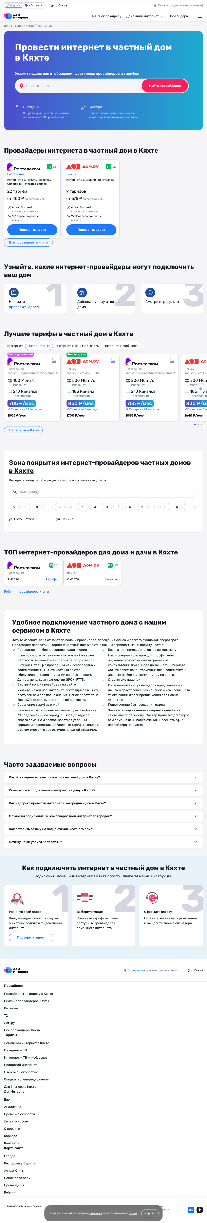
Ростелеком (15, 174)
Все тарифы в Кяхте (23, 430)
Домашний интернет (142, 16)
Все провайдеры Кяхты (22, 1030)
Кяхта (30, 25)
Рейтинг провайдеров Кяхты (26, 591)
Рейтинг (10, 1192)
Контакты (11, 1143)
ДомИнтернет (13, 25)
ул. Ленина (64, 519)
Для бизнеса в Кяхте (20, 1087)
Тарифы (51, 579)
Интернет (15, 346)
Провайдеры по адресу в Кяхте (28, 994)
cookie (133, 1213)
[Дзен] (199, 1210)
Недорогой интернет (20, 1065)
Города (9, 1156)
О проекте (12, 1129)
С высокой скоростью (21, 1072)
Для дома (13, 5)
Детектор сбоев (16, 1121)
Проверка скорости (19, 1114)
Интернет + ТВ (39, 346)
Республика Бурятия (20, 1163)
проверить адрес (24, 307)
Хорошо (150, 1213)
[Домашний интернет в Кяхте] (16, 16)
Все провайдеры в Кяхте (28, 242)
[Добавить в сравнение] (54, 360)
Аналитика (12, 1107)
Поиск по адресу (108, 16)
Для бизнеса (33, 5)
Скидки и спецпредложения (26, 1079)
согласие (96, 1213)
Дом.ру (71, 174)
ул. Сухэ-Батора (22, 519)
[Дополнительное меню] (200, 16)
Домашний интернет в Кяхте (26, 1043)
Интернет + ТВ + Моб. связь (77, 346)
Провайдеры (178, 16)
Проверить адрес (32, 230)
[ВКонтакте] (191, 1210)
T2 (6, 1015)
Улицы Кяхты (14, 1171)
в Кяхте (32, 57)
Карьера (10, 1136)
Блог (7, 1099)
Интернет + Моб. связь (121, 346)
